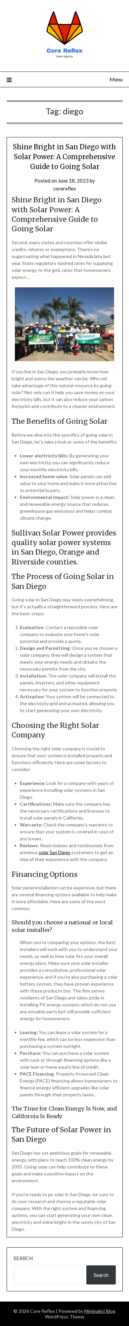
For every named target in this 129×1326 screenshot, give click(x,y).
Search (23, 1258)
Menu (116, 79)
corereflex (64, 188)
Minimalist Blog (99, 1311)
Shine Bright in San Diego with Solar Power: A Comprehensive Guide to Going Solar (64, 157)
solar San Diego (54, 852)
